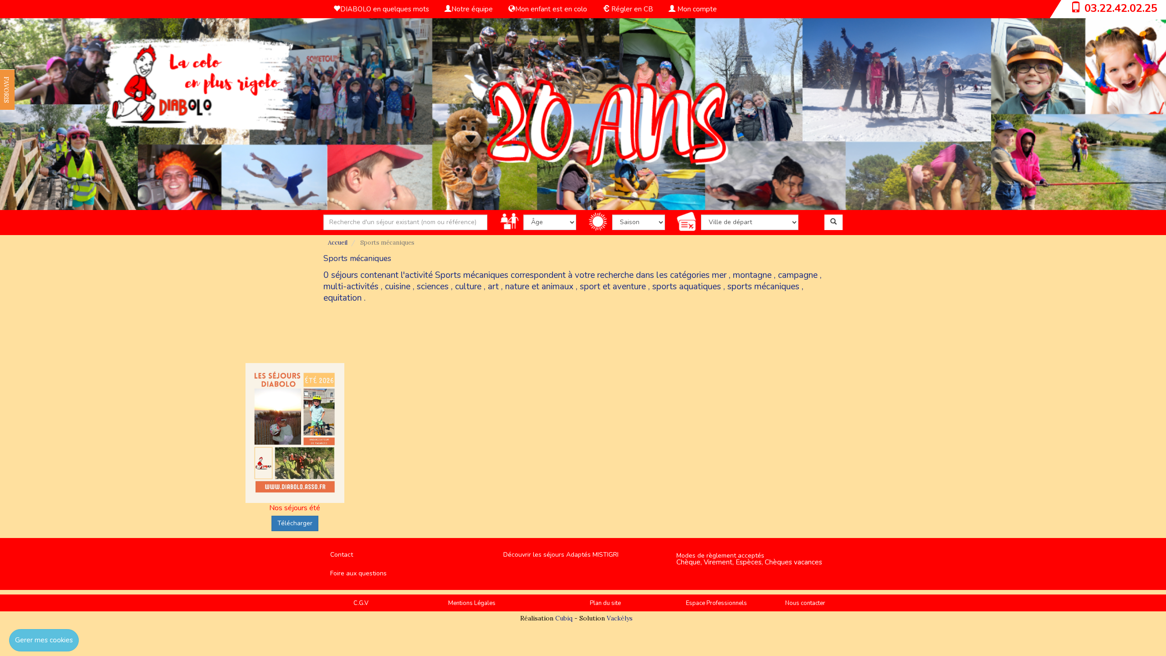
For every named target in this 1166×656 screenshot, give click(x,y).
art (493, 286)
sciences (433, 286)
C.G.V (360, 603)
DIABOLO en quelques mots (384, 9)
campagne (798, 275)
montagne (752, 275)
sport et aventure (613, 286)
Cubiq (564, 618)
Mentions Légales (472, 603)
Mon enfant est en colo (551, 9)
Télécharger (294, 523)
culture (468, 286)
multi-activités (350, 286)
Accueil (338, 242)
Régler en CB (631, 9)
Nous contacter (805, 603)
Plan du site (605, 603)
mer (719, 275)
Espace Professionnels (716, 603)
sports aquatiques (686, 286)
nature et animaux (539, 286)
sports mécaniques (763, 286)
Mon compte (696, 9)
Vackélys (620, 618)
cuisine (397, 286)
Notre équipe (472, 9)
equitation (342, 298)
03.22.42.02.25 (1120, 8)
